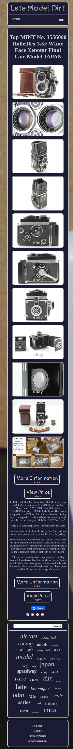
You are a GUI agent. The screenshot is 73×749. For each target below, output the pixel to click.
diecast (28, 636)
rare (34, 679)
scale (58, 695)
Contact (38, 730)
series (24, 702)
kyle (30, 650)
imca (49, 709)
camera (44, 696)
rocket (55, 645)
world (58, 681)
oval (38, 703)
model (24, 656)
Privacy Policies (38, 735)
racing (25, 643)
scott (24, 711)
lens (58, 689)
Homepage (37, 725)
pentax (55, 658)
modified (48, 637)
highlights (51, 703)
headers (41, 658)
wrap (34, 667)
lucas (19, 650)
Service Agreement (37, 741)
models (42, 645)
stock (57, 650)
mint (18, 695)
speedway (27, 671)
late (21, 687)
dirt (47, 678)
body (25, 666)
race (20, 678)
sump (44, 672)
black (55, 672)
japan (47, 664)
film (32, 696)
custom (35, 712)
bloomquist (41, 688)
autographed (43, 650)
